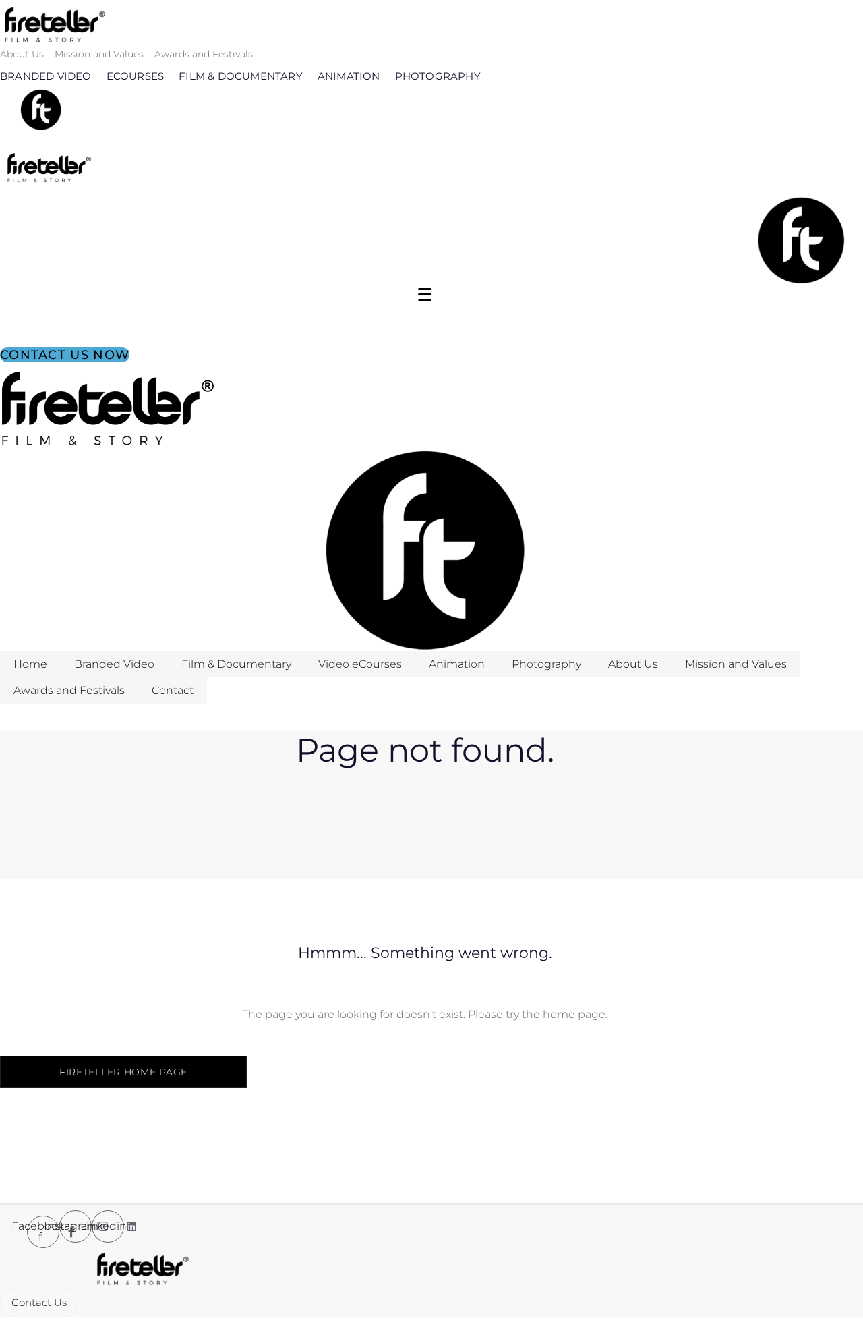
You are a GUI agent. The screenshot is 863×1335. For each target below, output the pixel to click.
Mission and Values (99, 54)
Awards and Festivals (203, 54)
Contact (173, 690)
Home (30, 664)
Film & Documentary (241, 75)
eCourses (136, 75)
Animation (349, 75)
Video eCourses (360, 664)
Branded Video (46, 75)
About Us (22, 54)
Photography (438, 75)
